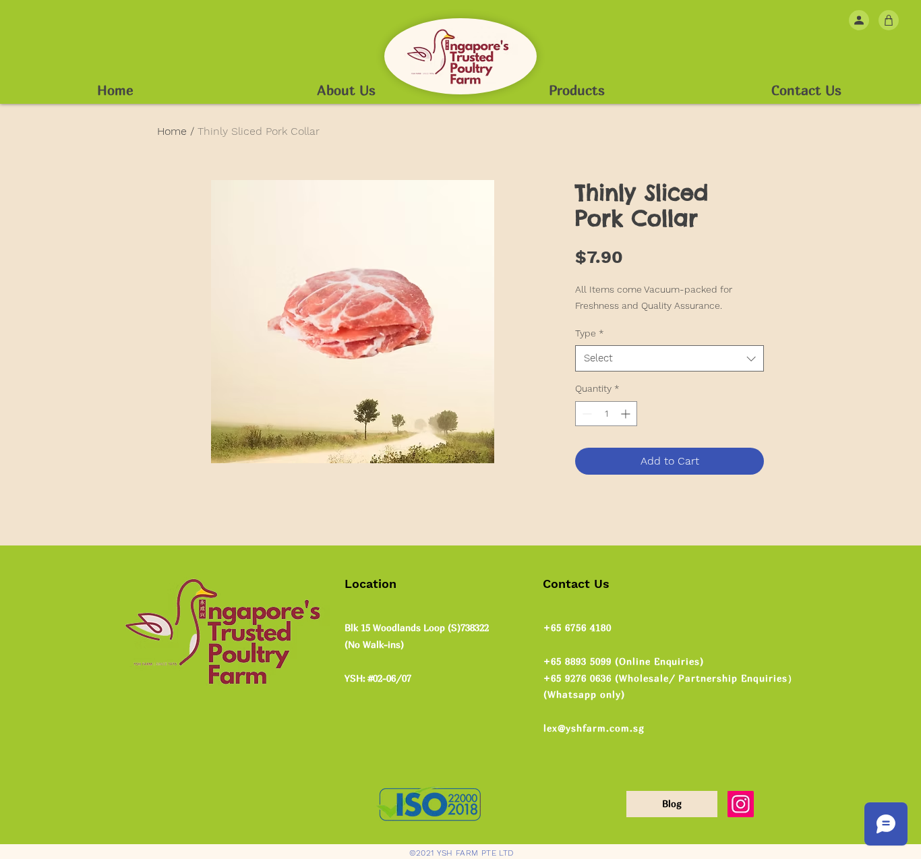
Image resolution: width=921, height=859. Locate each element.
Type (589, 333)
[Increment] (626, 413)
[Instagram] (740, 804)
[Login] (859, 20)
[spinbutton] (606, 413)
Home (172, 131)
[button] (889, 20)
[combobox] (669, 358)
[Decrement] (585, 413)
